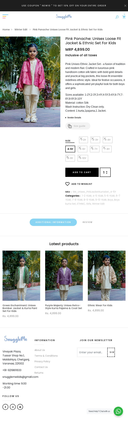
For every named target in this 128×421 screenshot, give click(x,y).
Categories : (72, 195)
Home (6, 29)
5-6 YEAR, (110, 195)
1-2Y (83, 140)
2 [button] (27, 119)
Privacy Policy (42, 361)
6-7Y (95, 149)
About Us (39, 350)
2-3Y (95, 140)
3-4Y (107, 140)
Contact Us (41, 367)
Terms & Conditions (46, 355)
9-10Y (83, 158)
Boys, (111, 199)
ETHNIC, (81, 203)
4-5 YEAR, (98, 195)
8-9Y (70, 158)
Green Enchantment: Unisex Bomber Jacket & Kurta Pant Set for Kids (19, 308)
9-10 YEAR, (101, 199)
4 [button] (37, 119)
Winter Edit (21, 29)
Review (87, 222)
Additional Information (53, 222)
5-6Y (82, 149)
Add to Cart (82, 172)
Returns (38, 372)
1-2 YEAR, (87, 195)
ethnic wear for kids (100, 305)
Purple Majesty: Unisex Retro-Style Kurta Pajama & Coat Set (63, 307)
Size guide (79, 126)
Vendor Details (74, 117)
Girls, (89, 203)
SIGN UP (112, 352)
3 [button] (32, 119)
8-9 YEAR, (89, 199)
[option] (30, 82)
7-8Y (107, 149)
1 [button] (22, 119)
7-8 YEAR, (78, 199)
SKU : (68, 191)
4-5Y (70, 149)
